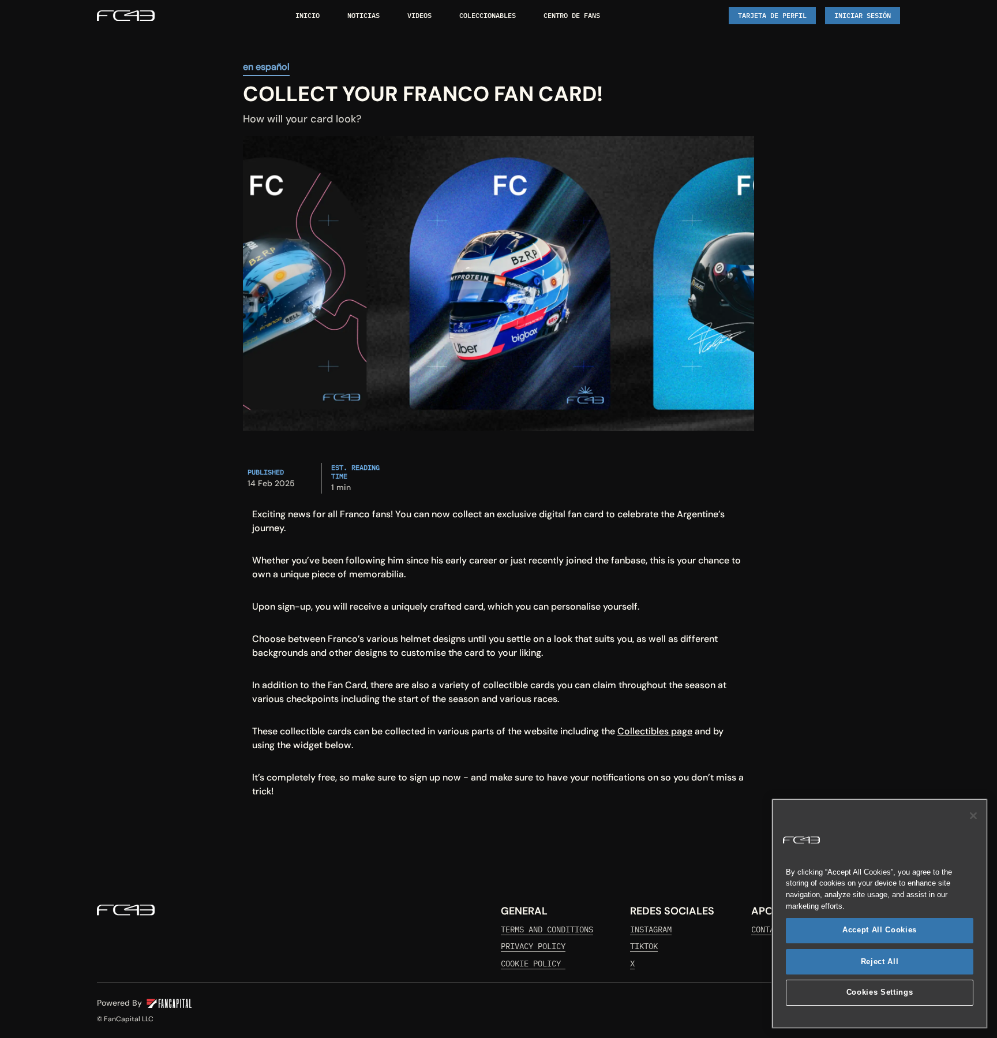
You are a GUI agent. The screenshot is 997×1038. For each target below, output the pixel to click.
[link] (126, 15)
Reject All (880, 961)
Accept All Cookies (879, 930)
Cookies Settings (879, 992)
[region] (879, 913)
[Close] (973, 815)
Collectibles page (654, 731)
